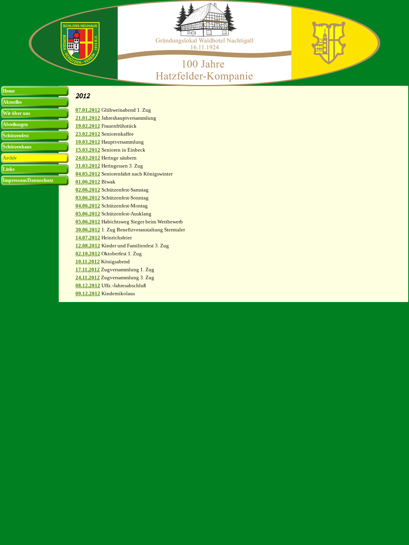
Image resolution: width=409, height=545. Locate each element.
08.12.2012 (87, 285)
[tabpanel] (239, 202)
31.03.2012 (87, 166)
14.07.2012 (87, 238)
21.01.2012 (87, 118)
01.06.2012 (87, 182)
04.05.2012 (87, 174)
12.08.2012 (87, 246)
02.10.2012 (87, 254)
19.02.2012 (87, 126)
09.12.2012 (87, 293)
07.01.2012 (87, 110)
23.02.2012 (87, 134)
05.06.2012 (87, 214)
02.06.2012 (87, 190)
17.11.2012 (87, 269)
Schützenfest (16, 135)
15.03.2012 (87, 150)
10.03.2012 (87, 142)
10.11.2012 (87, 262)
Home (9, 91)
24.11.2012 (87, 277)
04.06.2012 (87, 206)
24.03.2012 (87, 158)
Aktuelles (12, 102)
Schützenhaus (17, 147)
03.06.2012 (87, 198)
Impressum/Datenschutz (28, 180)
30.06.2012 (87, 230)
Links (9, 169)
